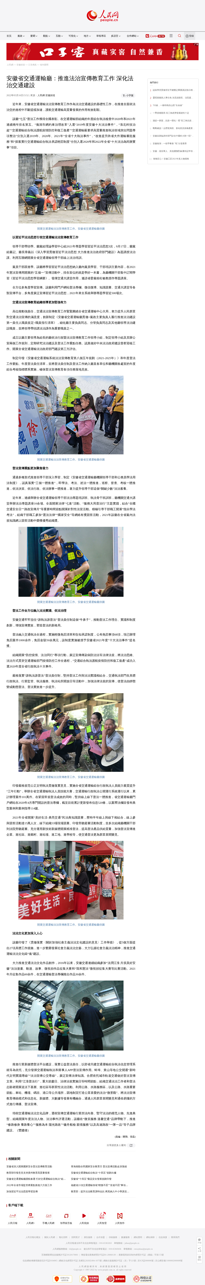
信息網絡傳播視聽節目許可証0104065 (40, 1261)
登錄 (191, 36)
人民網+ (30, 1223)
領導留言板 (66, 1223)
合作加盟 (100, 1237)
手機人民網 (48, 1223)
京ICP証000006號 (146, 1261)
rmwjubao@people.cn (143, 1249)
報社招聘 (63, 1237)
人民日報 (12, 1223)
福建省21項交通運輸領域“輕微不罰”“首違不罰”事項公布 (100, 1185)
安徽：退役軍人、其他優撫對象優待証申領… (174, 151)
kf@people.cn (75, 1249)
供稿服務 (113, 1237)
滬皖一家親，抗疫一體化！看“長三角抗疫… (173, 121)
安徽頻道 (21, 65)
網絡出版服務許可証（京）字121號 (119, 1261)
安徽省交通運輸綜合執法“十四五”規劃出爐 (93, 1172)
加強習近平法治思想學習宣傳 (22, 1191)
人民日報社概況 (33, 1237)
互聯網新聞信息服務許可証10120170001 (59, 1255)
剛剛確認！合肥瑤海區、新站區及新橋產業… (174, 128)
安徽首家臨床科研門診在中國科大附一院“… (173, 136)
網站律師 (150, 1237)
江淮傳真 (32, 65)
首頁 (9, 36)
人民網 (10, 65)
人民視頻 (84, 1223)
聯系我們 (175, 1237)
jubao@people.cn (132, 1243)
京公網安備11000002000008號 (168, 1261)
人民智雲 (102, 1223)
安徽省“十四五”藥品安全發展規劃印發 (91, 1179)
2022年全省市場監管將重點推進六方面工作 (29, 1185)
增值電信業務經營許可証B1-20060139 (98, 1255)
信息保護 (163, 1237)
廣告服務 (88, 1237)
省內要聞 (44, 65)
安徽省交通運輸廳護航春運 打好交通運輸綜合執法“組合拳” (37, 1179)
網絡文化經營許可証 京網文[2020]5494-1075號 (80, 1261)
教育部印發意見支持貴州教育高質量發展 (28, 1172)
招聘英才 (75, 1237)
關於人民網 (49, 1237)
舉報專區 (101, 36)
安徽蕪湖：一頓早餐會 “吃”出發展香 (170, 143)
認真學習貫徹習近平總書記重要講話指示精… (174, 90)
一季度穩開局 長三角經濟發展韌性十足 (171, 113)
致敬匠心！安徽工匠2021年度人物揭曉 (171, 159)
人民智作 (120, 1223)
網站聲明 (138, 1237)
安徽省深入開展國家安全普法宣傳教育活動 (29, 1166)
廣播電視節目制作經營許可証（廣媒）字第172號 (141, 1255)
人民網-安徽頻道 (46, 95)
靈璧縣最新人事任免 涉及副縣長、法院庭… (173, 98)
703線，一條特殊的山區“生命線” (168, 105)
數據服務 (125, 1237)
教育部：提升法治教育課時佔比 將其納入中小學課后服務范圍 (103, 1191)
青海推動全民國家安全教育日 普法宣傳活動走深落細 (99, 1166)
